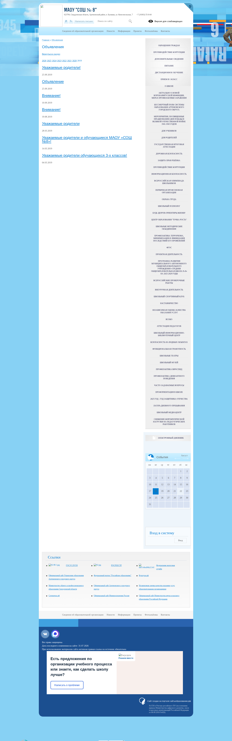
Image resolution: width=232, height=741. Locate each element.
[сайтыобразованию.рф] (188, 8)
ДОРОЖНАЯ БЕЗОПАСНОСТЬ (169, 154)
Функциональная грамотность (169, 349)
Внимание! (51, 95)
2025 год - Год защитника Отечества (169, 399)
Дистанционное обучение (169, 73)
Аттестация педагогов (169, 326)
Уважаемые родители (61, 124)
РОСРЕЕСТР (116, 565)
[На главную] (66, 21)
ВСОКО (169, 319)
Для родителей (169, 138)
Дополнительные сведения (169, 59)
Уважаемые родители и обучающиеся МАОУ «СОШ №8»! (87, 139)
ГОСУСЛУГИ (72, 565)
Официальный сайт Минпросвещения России (111, 596)
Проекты (137, 31)
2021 (69, 61)
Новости (111, 31)
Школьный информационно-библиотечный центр (169, 334)
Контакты (165, 31)
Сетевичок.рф (54, 596)
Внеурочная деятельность (169, 290)
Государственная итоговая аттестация (169, 145)
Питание (169, 66)
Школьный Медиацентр (169, 412)
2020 (74, 61)
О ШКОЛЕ (169, 86)
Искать (130, 21)
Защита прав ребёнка (169, 160)
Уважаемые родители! (61, 67)
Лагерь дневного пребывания (169, 406)
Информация (124, 31)
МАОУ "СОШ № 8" (80, 10)
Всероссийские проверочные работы (169, 281)
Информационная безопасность (169, 174)
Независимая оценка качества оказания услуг (169, 311)
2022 (64, 61)
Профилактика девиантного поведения (169, 377)
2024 (54, 61)
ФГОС (169, 247)
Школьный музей (169, 362)
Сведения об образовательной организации (83, 31)
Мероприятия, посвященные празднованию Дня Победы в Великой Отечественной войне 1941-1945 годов (169, 120)
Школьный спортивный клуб (169, 296)
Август (184, 455)
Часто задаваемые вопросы (169, 385)
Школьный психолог (169, 206)
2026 (44, 61)
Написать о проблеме (67, 685)
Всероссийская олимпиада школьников (169, 182)
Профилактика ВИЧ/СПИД (169, 369)
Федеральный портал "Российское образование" (112, 575)
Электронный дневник (171, 438)
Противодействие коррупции (169, 52)
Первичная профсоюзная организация (169, 191)
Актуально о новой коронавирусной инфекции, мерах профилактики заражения (169, 95)
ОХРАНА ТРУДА (169, 199)
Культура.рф (144, 575)
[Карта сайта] (71, 21)
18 (156, 491)
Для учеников (169, 131)
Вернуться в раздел (51, 54)
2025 (49, 61)
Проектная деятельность (169, 254)
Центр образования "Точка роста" (169, 220)
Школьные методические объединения (169, 227)
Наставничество (169, 303)
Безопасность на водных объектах (169, 342)
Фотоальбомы (151, 31)
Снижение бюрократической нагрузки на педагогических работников (169, 421)
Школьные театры (169, 356)
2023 (59, 61)
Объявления (57, 40)
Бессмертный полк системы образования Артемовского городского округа (169, 107)
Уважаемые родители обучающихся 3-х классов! (84, 155)
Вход (180, 540)
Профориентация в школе (169, 392)
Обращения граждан (169, 45)
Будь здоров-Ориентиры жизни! (169, 213)
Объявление (53, 81)
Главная (46, 40)
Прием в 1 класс (169, 79)
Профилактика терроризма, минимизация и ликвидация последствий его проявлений (169, 238)
